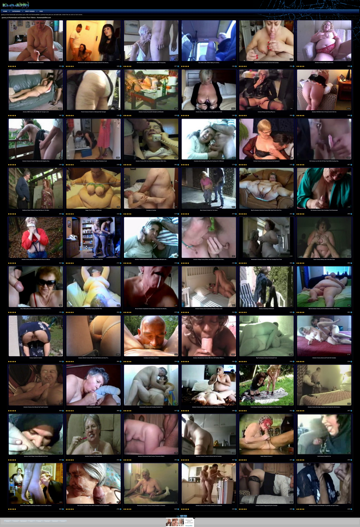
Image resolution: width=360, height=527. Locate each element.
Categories (16, 11)
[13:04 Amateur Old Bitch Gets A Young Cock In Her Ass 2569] (324, 69)
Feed (41, 11)
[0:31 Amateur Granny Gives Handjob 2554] (36, 20)
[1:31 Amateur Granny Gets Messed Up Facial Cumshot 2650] (36, 365)
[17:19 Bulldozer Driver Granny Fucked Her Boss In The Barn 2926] (36, 168)
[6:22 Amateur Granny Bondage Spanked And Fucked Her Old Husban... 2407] (324, 365)
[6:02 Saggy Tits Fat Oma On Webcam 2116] (94, 168)
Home (5, 11)
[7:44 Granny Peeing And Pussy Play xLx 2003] (267, 69)
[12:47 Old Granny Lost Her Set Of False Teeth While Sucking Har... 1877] (324, 119)
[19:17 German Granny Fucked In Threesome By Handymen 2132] (267, 119)
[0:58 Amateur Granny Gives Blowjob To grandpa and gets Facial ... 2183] (324, 463)
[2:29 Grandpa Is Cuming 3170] (151, 168)
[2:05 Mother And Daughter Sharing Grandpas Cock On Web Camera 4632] (36, 463)
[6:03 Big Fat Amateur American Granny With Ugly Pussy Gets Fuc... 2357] (267, 168)
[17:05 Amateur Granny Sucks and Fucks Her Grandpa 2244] (324, 315)
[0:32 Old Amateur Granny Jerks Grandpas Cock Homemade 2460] (324, 168)
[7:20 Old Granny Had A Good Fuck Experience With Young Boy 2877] (151, 20)
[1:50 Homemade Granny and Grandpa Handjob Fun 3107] (151, 365)
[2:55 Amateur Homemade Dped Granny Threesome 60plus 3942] (151, 414)
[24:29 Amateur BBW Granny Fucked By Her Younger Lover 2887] (36, 69)
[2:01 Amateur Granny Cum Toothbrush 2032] (94, 414)
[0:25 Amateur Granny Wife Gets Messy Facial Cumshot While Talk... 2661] (151, 119)
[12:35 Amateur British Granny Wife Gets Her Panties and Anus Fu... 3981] (94, 315)
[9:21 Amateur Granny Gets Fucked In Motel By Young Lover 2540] (209, 266)
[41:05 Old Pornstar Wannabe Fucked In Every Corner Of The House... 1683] (94, 20)
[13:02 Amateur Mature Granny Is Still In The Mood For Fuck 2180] (209, 69)
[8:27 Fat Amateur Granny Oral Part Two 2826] (94, 266)
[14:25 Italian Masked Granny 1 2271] (267, 414)
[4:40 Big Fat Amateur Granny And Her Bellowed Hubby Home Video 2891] (324, 266)
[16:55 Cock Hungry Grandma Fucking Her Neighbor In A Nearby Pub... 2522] (267, 365)
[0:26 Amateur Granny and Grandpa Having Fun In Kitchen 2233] (209, 463)
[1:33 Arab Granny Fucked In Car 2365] (324, 414)
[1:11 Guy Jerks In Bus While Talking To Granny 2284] (209, 20)
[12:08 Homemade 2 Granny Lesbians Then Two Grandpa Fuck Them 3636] (267, 217)
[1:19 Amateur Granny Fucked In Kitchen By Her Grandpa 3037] (209, 414)
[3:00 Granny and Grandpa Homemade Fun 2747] (94, 217)
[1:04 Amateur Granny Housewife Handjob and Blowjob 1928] (151, 69)
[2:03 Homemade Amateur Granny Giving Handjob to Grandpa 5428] (151, 463)
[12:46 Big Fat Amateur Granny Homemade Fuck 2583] (267, 315)
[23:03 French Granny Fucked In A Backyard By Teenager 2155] (94, 69)
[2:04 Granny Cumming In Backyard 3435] (267, 266)
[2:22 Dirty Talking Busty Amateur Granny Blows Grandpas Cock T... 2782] (36, 266)
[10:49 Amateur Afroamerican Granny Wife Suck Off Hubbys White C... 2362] (209, 315)
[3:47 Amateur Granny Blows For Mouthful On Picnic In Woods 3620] (36, 217)
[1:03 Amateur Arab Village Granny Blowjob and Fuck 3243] (36, 414)
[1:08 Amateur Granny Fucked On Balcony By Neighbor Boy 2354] (36, 119)
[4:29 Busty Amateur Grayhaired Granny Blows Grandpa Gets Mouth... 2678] (151, 266)
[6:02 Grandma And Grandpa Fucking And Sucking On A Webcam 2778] (209, 119)
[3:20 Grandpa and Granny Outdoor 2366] (151, 315)
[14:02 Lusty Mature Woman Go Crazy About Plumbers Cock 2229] (94, 119)
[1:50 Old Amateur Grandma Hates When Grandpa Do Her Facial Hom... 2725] (94, 463)
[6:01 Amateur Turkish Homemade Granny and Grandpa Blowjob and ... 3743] (151, 217)
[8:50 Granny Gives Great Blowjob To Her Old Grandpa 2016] (267, 20)
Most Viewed (29, 11)
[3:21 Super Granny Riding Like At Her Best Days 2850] (324, 217)
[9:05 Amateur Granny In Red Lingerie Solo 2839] (324, 20)
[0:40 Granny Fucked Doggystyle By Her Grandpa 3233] (267, 463)
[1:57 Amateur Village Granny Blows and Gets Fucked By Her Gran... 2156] (209, 217)
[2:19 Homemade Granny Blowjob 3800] (94, 365)
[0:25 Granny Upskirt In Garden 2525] (36, 315)
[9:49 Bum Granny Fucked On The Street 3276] (209, 168)
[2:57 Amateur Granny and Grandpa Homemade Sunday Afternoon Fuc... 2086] (209, 365)
